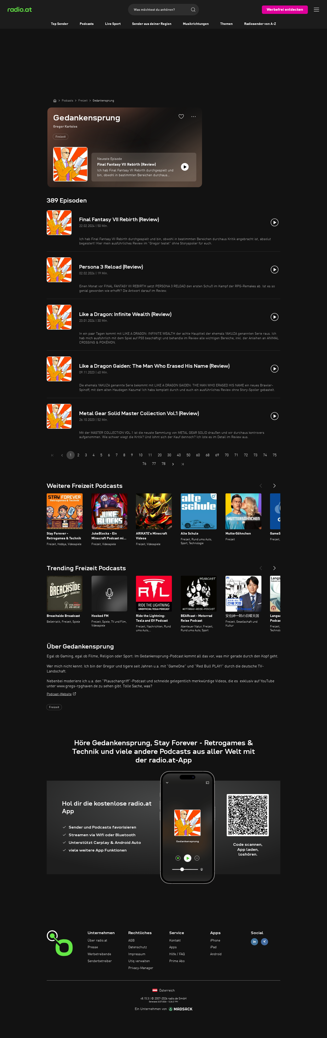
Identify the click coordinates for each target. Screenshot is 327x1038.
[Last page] (182, 464)
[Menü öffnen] (316, 9)
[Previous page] (62, 455)
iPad (213, 947)
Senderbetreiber (100, 961)
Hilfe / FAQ (177, 954)
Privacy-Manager (140, 968)
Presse (93, 947)
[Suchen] (193, 9)
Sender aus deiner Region (151, 24)
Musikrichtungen (196, 24)
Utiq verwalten (139, 961)
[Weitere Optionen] (193, 116)
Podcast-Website (59, 694)
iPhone (215, 940)
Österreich (166, 990)
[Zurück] (260, 484)
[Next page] (173, 464)
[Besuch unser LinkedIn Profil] (254, 941)
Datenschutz (137, 947)
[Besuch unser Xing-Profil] (264, 941)
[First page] (52, 455)
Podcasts (87, 24)
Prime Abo (177, 961)
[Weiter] (274, 484)
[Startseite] (55, 100)
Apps (173, 947)
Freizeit (61, 136)
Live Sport (113, 24)
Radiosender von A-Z (260, 24)
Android (216, 954)
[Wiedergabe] (185, 167)
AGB (131, 940)
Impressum (136, 954)
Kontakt (175, 940)
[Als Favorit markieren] (181, 116)
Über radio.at (97, 940)
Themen (226, 24)
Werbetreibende (99, 954)
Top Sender (59, 24)
